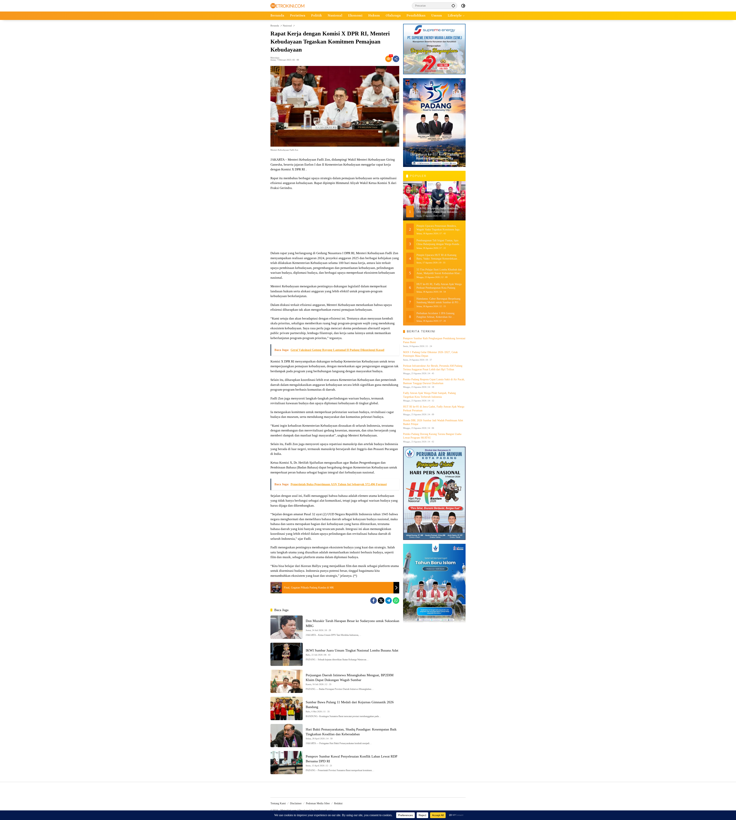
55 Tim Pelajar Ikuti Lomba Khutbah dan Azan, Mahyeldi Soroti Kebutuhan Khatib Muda (439, 271)
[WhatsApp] (396, 600)
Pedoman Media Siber (318, 803)
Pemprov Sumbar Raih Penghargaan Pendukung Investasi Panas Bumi (434, 340)
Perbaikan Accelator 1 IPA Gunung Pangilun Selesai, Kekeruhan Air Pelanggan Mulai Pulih (435, 315)
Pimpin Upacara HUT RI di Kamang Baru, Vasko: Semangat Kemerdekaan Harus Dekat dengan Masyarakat (436, 256)
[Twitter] (381, 600)
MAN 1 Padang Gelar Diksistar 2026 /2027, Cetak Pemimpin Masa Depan (430, 354)
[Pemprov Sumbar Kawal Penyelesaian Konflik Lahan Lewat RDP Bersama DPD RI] (286, 762)
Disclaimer (296, 803)
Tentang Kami (278, 803)
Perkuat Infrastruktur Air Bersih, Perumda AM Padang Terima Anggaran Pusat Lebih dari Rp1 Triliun (432, 367)
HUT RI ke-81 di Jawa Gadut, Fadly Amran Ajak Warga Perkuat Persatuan (433, 408)
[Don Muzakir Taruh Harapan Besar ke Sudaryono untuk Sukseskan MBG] (286, 627)
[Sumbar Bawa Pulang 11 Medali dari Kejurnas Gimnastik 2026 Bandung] (286, 708)
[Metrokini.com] (287, 5)
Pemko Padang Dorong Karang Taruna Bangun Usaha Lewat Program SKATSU (432, 436)
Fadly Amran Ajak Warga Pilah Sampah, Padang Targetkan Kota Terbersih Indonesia (429, 395)
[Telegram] (388, 600)
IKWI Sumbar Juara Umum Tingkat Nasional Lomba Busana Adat (352, 650)
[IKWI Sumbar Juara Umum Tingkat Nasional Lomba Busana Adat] (286, 654)
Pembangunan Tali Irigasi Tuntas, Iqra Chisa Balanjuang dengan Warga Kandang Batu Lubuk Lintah (439, 242)
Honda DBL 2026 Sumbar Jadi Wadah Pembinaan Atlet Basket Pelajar (433, 422)
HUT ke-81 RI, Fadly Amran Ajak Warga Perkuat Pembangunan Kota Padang (439, 286)
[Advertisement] (334, 221)
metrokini (274, 58)
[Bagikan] (396, 59)
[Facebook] (373, 600)
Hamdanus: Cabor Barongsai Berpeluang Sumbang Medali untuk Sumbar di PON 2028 (438, 300)
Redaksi (338, 803)
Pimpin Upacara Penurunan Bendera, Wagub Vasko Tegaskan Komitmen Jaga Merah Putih (437, 227)
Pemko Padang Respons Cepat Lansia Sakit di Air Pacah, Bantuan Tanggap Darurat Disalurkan (434, 381)
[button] (453, 5)
